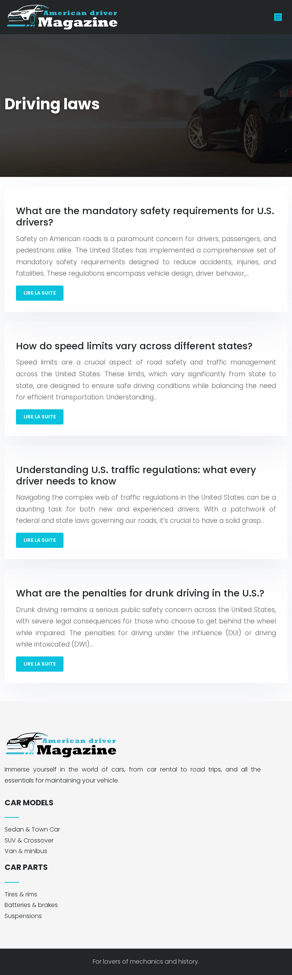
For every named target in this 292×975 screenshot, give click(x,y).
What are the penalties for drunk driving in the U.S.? (140, 593)
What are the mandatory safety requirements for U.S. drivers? (145, 216)
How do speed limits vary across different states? (134, 346)
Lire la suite (40, 293)
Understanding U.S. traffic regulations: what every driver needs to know (136, 475)
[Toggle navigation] (278, 17)
